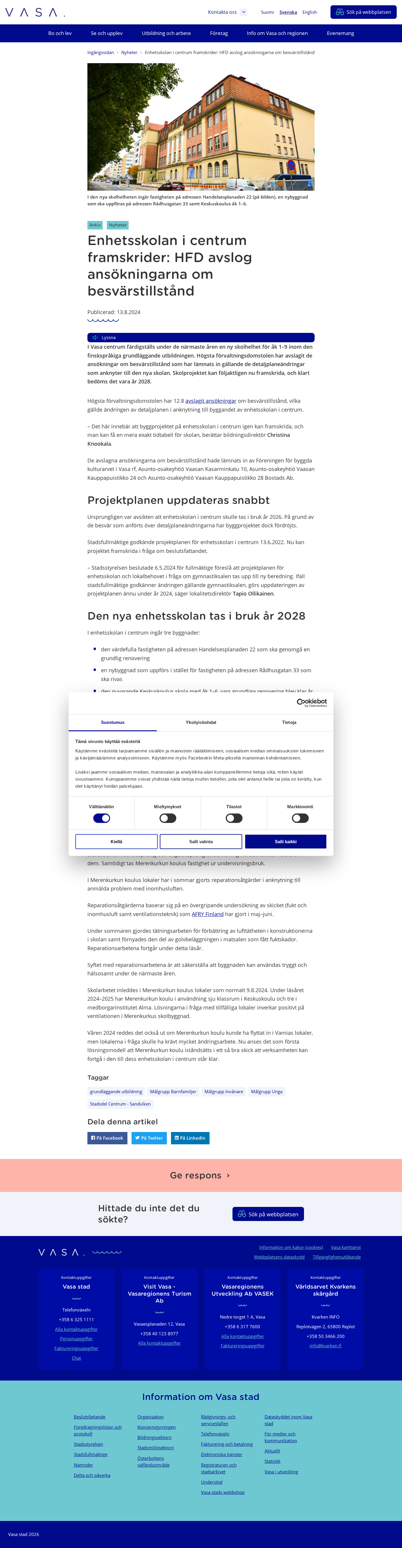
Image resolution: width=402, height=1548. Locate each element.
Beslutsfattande (89, 1417)
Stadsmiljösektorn (155, 1447)
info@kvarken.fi (325, 1346)
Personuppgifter (76, 1338)
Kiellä (116, 841)
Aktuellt (272, 1451)
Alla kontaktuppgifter (76, 1329)
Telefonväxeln (215, 1434)
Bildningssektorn (154, 1437)
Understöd (211, 1482)
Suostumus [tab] (113, 722)
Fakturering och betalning (227, 1444)
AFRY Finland (208, 914)
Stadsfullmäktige (90, 1454)
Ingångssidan (100, 52)
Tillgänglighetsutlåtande (337, 1257)
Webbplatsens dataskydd (279, 1257)
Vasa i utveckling (281, 1472)
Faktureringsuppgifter (76, 1348)
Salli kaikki (286, 841)
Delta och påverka (92, 1475)
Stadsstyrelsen (88, 1444)
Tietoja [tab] (289, 722)
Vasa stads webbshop (223, 1492)
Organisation (150, 1417)
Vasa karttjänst (346, 1247)
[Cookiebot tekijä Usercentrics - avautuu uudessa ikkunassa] (301, 703)
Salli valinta (201, 841)
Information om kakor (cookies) (291, 1247)
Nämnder (83, 1465)
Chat (76, 1358)
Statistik (272, 1461)
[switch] (168, 818)
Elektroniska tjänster (221, 1454)
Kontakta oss (222, 12)
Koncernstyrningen (156, 1427)
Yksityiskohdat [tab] (201, 722)
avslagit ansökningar (210, 400)
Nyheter (129, 52)
